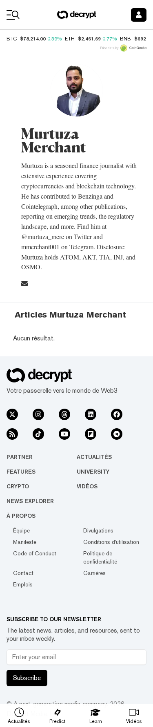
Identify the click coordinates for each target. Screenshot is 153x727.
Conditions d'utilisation (111, 542)
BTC (12, 39)
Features (21, 471)
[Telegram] (116, 434)
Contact (23, 573)
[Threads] (64, 414)
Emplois (23, 584)
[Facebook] (116, 414)
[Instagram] (38, 414)
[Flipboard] (90, 434)
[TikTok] (38, 434)
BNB (125, 39)
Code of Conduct (34, 553)
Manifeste (24, 542)
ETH (70, 39)
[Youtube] (64, 434)
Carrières (94, 573)
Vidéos (87, 486)
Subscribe (27, 678)
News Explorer (30, 501)
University (93, 471)
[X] (12, 414)
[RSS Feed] (12, 434)
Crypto (18, 486)
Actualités (94, 457)
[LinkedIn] (90, 414)
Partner (20, 457)
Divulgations (98, 530)
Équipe (21, 530)
